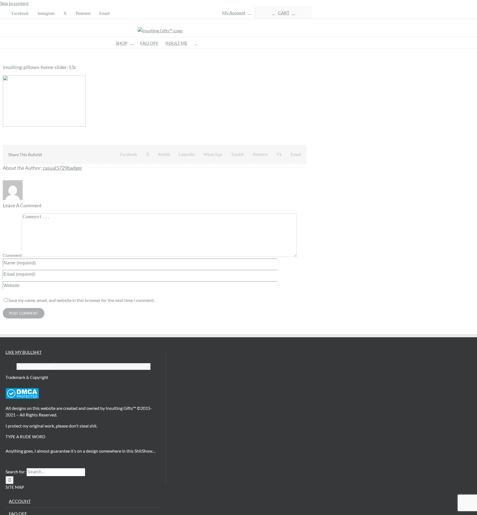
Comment (12, 255)
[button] (196, 42)
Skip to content (14, 3)
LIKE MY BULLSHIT (24, 352)
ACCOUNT (20, 501)
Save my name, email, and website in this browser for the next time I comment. (81, 300)
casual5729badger (62, 168)
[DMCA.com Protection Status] (22, 397)
